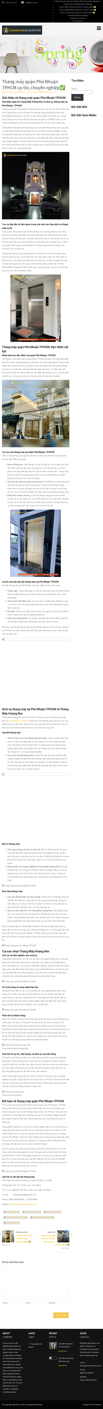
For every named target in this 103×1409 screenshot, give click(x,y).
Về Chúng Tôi (78, 21)
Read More (62, 1351)
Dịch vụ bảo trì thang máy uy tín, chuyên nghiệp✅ (77, 7)
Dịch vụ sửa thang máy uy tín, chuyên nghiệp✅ (77, 13)
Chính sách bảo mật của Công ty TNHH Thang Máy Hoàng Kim (78, 1)
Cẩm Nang (46, 92)
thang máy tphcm (12, 1223)
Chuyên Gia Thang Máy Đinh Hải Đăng (77, 4)
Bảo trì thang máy (12, 1212)
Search (74, 88)
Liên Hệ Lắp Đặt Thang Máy (77, 15)
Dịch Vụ (53, 92)
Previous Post (24, 1237)
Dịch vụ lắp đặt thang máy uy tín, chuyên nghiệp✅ (77, 10)
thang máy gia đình (53, 1212)
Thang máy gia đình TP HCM (16, 1217)
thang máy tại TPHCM (18, 721)
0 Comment (33, 92)
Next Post (55, 1238)
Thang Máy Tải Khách (78, 18)
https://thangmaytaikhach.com (23, 1204)
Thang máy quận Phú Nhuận (43, 1217)
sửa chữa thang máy (33, 1212)
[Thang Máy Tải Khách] (22, 30)
